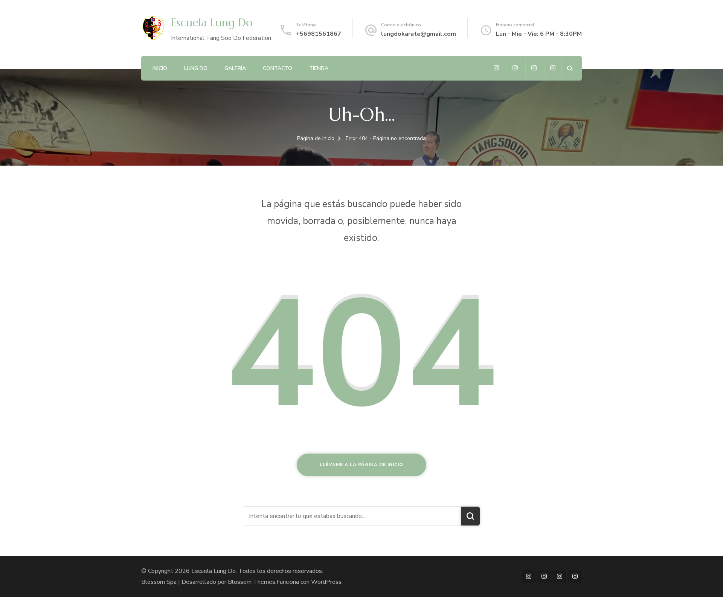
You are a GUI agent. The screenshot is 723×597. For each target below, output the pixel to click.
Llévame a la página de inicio (361, 464)
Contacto (277, 68)
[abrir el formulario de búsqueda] (569, 68)
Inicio (160, 68)
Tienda (318, 68)
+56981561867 (318, 34)
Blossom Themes (251, 582)
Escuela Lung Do (212, 22)
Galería (235, 68)
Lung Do (195, 68)
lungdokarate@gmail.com (418, 34)
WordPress (326, 582)
